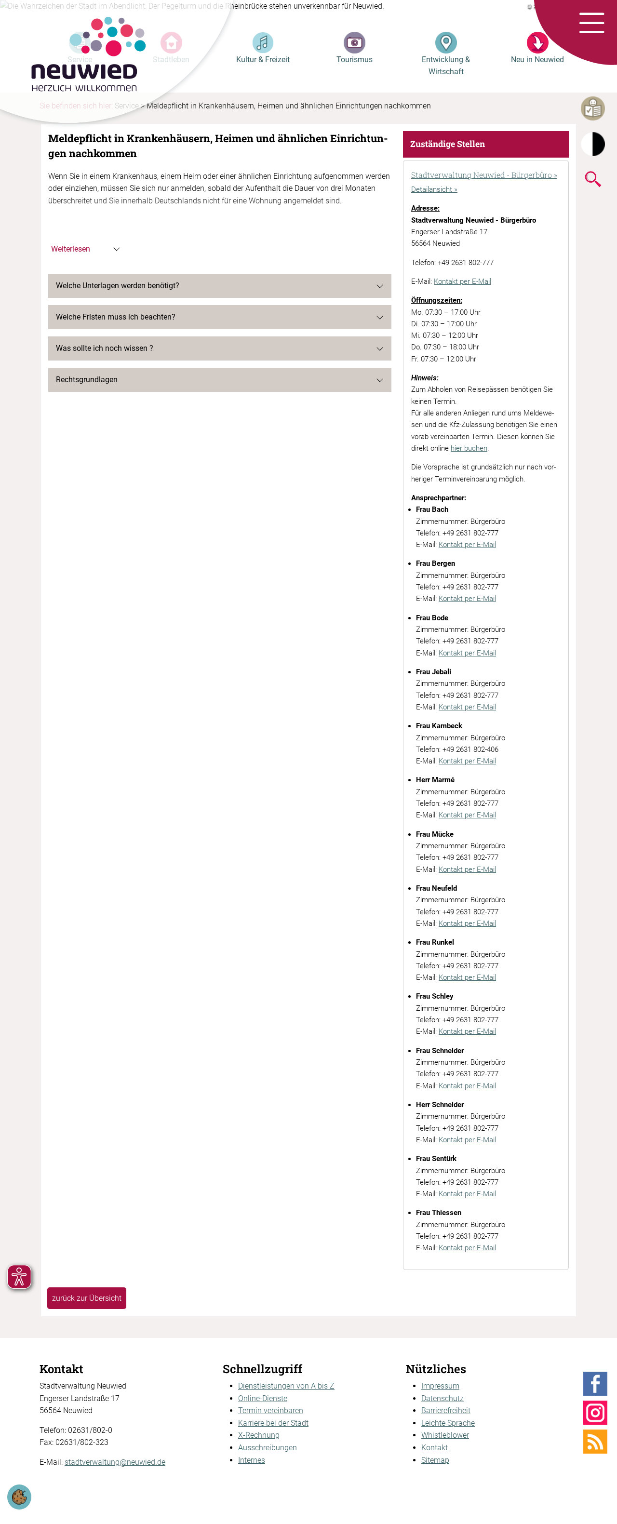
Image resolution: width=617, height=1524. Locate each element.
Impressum (440, 1385)
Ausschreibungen (267, 1447)
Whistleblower (445, 1435)
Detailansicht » (434, 189)
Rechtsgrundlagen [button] (87, 379)
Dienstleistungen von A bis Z (286, 1385)
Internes (251, 1460)
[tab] (486, 176)
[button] (592, 23)
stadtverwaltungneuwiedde (115, 1462)
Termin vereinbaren (270, 1410)
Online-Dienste (262, 1398)
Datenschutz (442, 1398)
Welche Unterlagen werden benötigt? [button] (117, 285)
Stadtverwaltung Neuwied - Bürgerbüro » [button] (484, 175)
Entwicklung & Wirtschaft (446, 66)
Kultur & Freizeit (263, 59)
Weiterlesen (70, 249)
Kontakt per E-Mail (462, 281)
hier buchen (469, 448)
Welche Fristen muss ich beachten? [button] (115, 316)
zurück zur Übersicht (86, 1298)
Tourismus (354, 59)
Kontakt (434, 1447)
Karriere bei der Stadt (273, 1423)
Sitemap (435, 1460)
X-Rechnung (259, 1435)
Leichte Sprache (448, 1423)
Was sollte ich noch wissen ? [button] (104, 348)
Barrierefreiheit (445, 1410)
